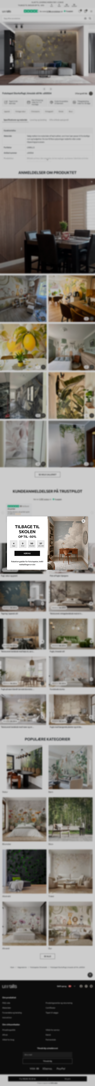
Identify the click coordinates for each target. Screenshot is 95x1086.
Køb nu (27, 553)
